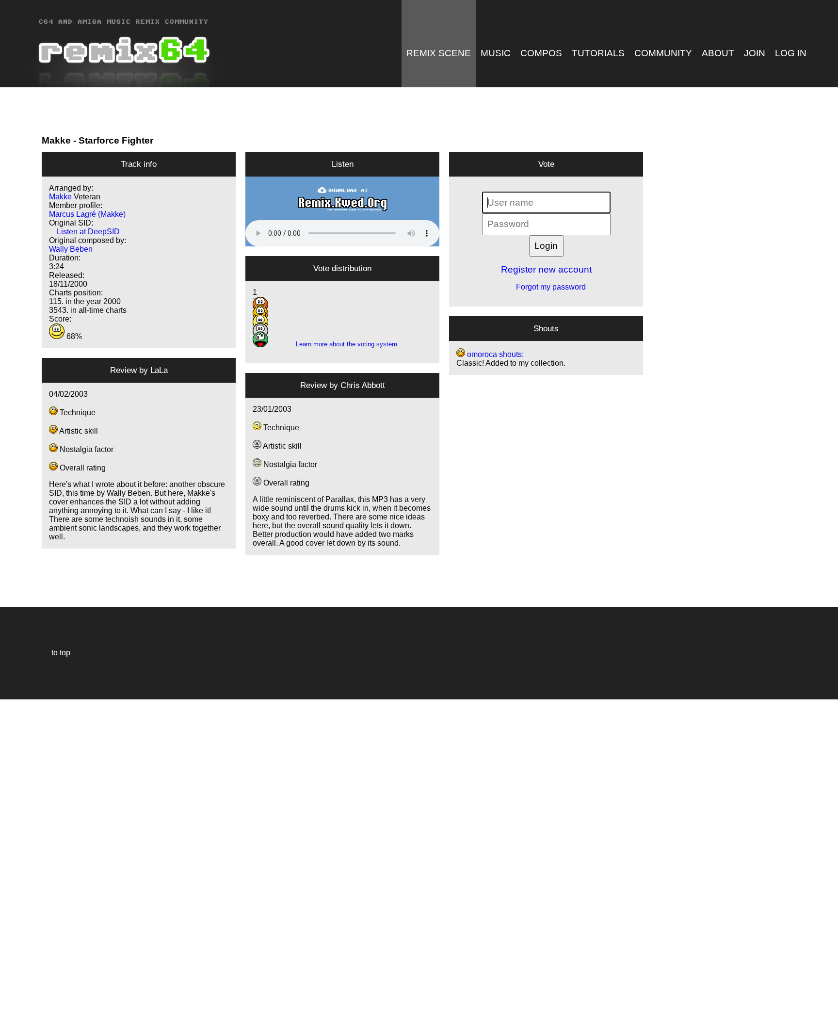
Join (754, 53)
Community (663, 53)
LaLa (159, 370)
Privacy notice (13, 1011)
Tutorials (598, 53)
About (718, 53)
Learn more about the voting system (342, 344)
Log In (790, 53)
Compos (541, 53)
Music (496, 53)
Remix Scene (438, 53)
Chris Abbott (362, 385)
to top (56, 652)
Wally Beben (71, 249)
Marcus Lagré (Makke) (87, 214)
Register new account (546, 269)
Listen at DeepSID (84, 231)
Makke (56, 140)
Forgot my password (546, 287)
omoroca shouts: (494, 354)
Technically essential (19, 858)
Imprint (11, 998)
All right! (10, 982)
